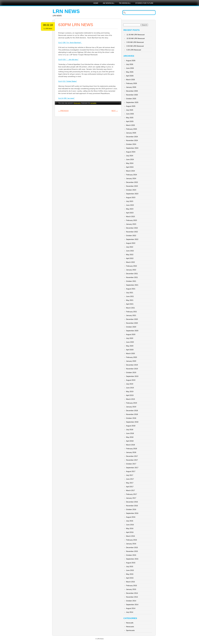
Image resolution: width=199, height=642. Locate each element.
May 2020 (129, 346)
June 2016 (130, 525)
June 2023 (130, 205)
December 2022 (132, 228)
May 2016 (129, 528)
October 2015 (131, 555)
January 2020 (131, 361)
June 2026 (130, 68)
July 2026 (129, 64)
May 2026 (129, 72)
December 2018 (132, 410)
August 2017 (130, 471)
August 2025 (130, 106)
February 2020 (131, 357)
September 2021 (132, 285)
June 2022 (130, 251)
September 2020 (132, 331)
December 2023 (132, 182)
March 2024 (130, 171)
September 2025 (132, 102)
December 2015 (132, 547)
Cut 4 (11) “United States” (67, 81)
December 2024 (132, 137)
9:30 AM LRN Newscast (135, 42)
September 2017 (132, 468)
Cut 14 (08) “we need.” (66, 98)
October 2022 (131, 235)
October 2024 (131, 144)
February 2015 (131, 585)
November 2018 (132, 414)
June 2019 (130, 388)
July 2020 (129, 338)
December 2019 (132, 365)
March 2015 (130, 582)
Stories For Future (144, 3)
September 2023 (132, 194)
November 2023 (132, 186)
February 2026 (131, 83)
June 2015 (130, 570)
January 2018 (131, 452)
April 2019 (129, 395)
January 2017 (131, 498)
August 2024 (130, 152)
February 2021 (131, 312)
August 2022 (130, 243)
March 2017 (130, 490)
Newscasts (77, 103)
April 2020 (129, 350)
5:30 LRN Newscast (134, 50)
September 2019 (132, 376)
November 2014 (132, 597)
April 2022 (129, 258)
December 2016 (132, 502)
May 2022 (129, 254)
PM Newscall (125, 3)
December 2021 (132, 273)
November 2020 (132, 323)
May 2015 (129, 574)
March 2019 (130, 399)
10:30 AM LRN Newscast (136, 38)
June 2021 (130, 296)
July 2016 (129, 521)
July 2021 (129, 293)
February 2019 (131, 403)
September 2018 (132, 422)
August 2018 (130, 426)
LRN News (66, 11)
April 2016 (129, 532)
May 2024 (129, 163)
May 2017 (129, 483)
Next (114, 111)
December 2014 (132, 593)
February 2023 (131, 220)
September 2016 (132, 513)
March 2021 (130, 308)
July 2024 (129, 156)
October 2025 (131, 98)
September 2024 (132, 148)
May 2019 (129, 391)
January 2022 (131, 270)
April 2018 (129, 441)
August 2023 (130, 197)
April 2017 (129, 487)
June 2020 (130, 342)
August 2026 (130, 60)
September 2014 (132, 604)
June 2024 (130, 159)
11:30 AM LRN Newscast (136, 35)
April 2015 (129, 578)
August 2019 (130, 380)
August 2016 (130, 517)
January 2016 (131, 544)
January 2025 (131, 133)
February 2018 (131, 448)
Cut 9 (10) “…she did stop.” (68, 59)
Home (95, 3)
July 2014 (129, 612)
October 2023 (131, 190)
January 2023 (131, 224)
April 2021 (129, 304)
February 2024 (131, 175)
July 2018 (129, 429)
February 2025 (131, 129)
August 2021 (130, 289)
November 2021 (132, 277)
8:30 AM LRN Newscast (135, 46)
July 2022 (129, 247)
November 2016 (132, 506)
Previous (63, 111)
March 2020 (130, 353)
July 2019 (129, 384)
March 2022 (130, 262)
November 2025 (132, 95)
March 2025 (130, 125)
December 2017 (132, 456)
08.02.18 (48, 25)
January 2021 (131, 315)
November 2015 (132, 551)
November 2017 (132, 460)
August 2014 (130, 608)
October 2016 (131, 509)
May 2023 (129, 209)
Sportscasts (130, 630)
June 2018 (130, 433)
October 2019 (131, 372)
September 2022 (132, 239)
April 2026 (129, 76)
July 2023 (129, 201)
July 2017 (129, 475)
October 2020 (131, 327)
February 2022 (131, 266)
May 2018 (129, 437)
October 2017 (131, 464)
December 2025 (132, 91)
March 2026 (130, 79)
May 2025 (129, 118)
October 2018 (131, 418)
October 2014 (131, 601)
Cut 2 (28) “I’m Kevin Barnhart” (70, 42)
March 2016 (130, 536)
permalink (93, 103)
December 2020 (132, 319)
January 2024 (131, 178)
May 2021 (129, 300)
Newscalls (129, 623)
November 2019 (132, 369)
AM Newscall (108, 3)
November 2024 (132, 140)
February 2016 (131, 540)
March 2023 (130, 216)
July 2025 (129, 110)
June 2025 (130, 114)
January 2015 (131, 589)
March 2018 (130, 445)
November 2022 (132, 232)
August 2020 (130, 334)
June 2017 (130, 479)
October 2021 (131, 281)
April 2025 (129, 121)
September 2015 (132, 559)
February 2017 (131, 494)
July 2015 (129, 566)
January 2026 (131, 87)
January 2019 (131, 407)
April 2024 (129, 167)
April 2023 (129, 213)
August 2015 (130, 563)
